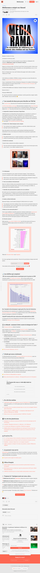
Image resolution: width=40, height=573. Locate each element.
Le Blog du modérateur (9, 213)
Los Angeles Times (32, 407)
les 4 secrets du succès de (15, 121)
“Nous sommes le (8, 410)
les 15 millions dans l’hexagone (27, 83)
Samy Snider (22, 11)
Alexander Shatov (10, 254)
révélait (19, 221)
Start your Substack (17, 568)
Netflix (5, 428)
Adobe (15, 221)
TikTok (22, 121)
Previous (6, 505)
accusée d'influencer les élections (24, 356)
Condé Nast (6, 402)
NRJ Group (6, 468)
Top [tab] (3, 524)
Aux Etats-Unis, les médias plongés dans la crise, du (16, 407)
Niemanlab (12, 374)
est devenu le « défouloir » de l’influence (21, 424)
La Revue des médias (6, 105)
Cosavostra (17, 478)
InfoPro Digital (7, 464)
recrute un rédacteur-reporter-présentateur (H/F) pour (21, 468)
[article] (20, 530)
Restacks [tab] (8, 512)
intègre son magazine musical (16, 402)
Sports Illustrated (8, 408)
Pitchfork (25, 402)
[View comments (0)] (7, 15)
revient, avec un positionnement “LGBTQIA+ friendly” (18, 414)
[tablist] (6, 512)
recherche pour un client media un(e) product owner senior (21, 471)
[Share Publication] (28, 2)
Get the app (25, 568)
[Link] (1, 101)
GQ (29, 402)
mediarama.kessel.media (8, 64)
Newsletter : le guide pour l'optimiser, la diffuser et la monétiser (14, 528)
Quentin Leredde (24, 329)
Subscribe (32, 1)
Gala (8, 108)
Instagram (6, 421)
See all (4, 551)
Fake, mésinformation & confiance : (12, 376)
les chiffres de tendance (15, 278)
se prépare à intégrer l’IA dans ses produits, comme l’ (19, 443)
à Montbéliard (8, 469)
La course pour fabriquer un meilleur (12, 426)
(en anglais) (18, 374)
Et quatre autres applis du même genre (12, 457)
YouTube (14, 312)
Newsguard (22, 376)
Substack (15, 570)
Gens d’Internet (34, 105)
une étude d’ (11, 221)
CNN (13, 410)
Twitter (22, 426)
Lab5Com (6, 471)
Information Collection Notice (19, 551)
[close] (29, 534)
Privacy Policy (27, 551)
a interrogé (14, 105)
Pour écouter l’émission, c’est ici (11, 349)
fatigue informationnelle (26, 335)
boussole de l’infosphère (30, 376)
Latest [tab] (6, 524)
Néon (5, 414)
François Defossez (17, 11)
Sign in (37, 1)
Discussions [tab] (10, 524)
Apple (5, 443)
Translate (4, 5)
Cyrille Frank (12, 11)
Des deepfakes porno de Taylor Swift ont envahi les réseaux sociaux (19, 440)
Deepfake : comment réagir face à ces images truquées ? (16, 441)
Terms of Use (25, 550)
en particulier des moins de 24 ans (14, 79)
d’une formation (27, 490)
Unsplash (18, 254)
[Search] (26, 2)
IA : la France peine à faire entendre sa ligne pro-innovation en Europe (20, 438)
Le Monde (13, 331)
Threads (10, 424)
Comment (6, 424)
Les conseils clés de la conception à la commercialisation (11, 529)
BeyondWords (5, 452)
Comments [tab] (4, 512)
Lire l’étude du (7, 374)
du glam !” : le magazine (19, 410)
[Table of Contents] (1, 286)
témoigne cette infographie (13, 320)
